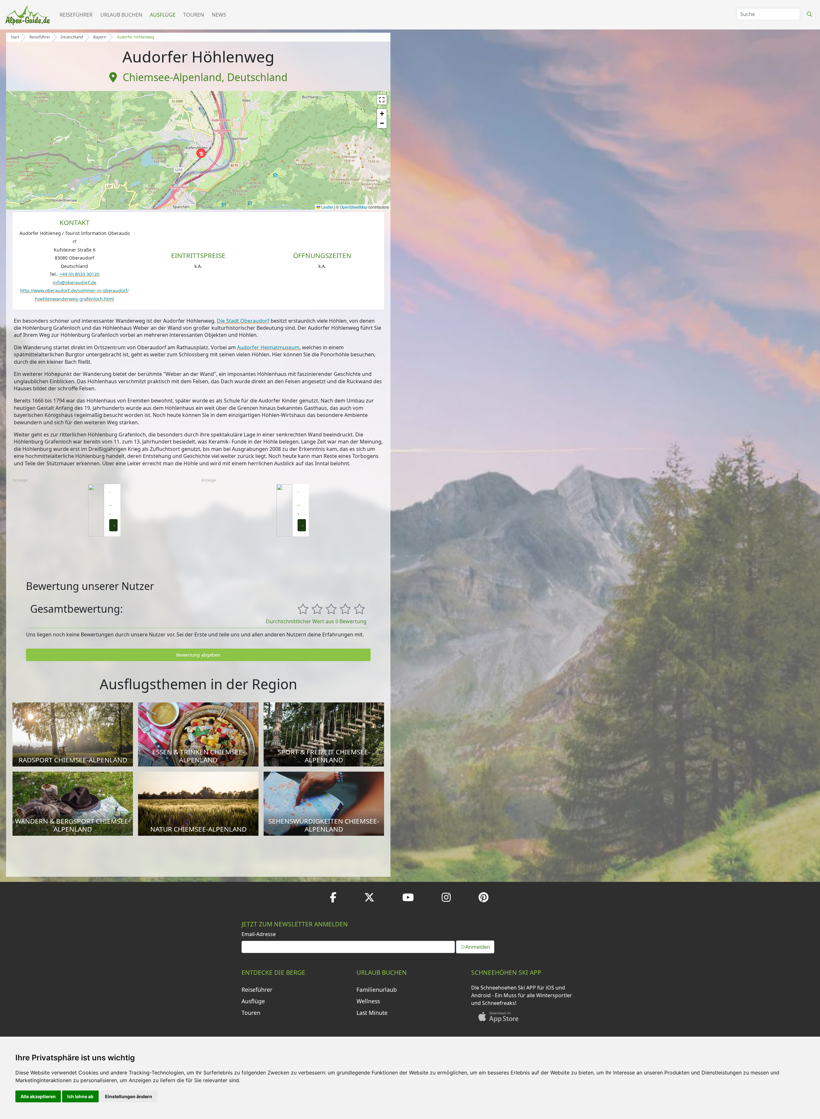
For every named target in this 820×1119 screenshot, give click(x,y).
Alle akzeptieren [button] (38, 1096)
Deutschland (72, 37)
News (219, 14)
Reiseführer (76, 14)
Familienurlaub (377, 989)
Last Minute (372, 1012)
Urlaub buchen (121, 14)
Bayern (99, 37)
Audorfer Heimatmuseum (268, 347)
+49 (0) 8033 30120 (79, 274)
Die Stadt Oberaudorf (243, 320)
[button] (201, 153)
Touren (193, 14)
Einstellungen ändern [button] (128, 1096)
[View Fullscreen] (382, 99)
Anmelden (477, 946)
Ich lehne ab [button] (80, 1096)
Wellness (368, 1001)
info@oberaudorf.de (74, 282)
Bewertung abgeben (198, 655)
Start (15, 37)
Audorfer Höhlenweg (135, 37)
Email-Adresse (259, 934)
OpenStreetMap (353, 207)
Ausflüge (163, 14)
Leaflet (326, 207)
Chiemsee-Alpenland (172, 77)
